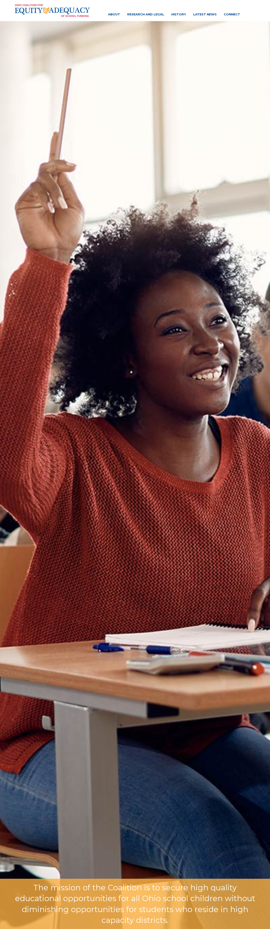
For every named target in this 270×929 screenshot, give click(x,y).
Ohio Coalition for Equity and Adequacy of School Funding (52, 10)
